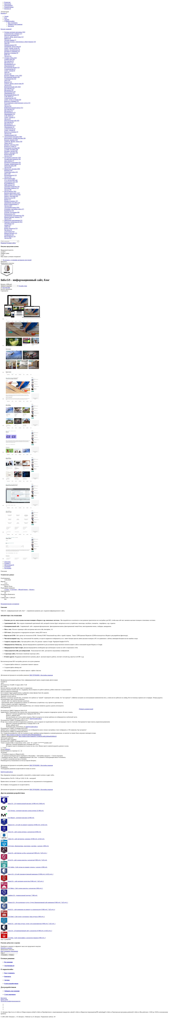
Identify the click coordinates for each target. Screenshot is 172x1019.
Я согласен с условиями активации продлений (17, 260)
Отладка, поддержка (11, 212)
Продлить (4, 261)
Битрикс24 (7, 8)
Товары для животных (12, 50)
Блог (5, 18)
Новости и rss (9, 198)
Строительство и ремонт (13, 33)
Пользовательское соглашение (10, 604)
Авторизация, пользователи (14, 215)
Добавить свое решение (15, 24)
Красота (8, 82)
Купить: (6, 284)
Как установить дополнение (9, 951)
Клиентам (7, 2)
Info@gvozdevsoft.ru (7, 772)
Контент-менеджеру (12, 193)
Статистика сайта (11, 172)
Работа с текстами (11, 196)
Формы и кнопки (11, 201)
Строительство (9, 69)
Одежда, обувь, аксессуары (13, 37)
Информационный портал (13, 107)
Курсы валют (9, 154)
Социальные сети (11, 181)
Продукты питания (11, 35)
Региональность (10, 175)
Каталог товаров (11, 140)
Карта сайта (4, 999)
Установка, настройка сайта (14, 209)
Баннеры (8, 170)
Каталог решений (6, 29)
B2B (7, 54)
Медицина (8, 62)
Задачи (7, 225)
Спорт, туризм (9, 70)
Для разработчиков (11, 207)
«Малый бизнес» (23, 589)
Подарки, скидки (10, 151)
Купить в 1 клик (10, 146)
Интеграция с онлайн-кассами (15, 138)
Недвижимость (9, 64)
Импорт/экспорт (10, 233)
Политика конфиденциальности (10, 1001)
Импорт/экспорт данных (13, 217)
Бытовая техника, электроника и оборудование (20, 41)
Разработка (9, 210)
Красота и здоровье (11, 53)
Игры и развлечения (11, 204)
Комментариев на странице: (9, 751)
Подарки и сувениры (12, 51)
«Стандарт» (13, 589)
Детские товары (10, 40)
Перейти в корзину (6, 948)
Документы (9, 223)
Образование (9, 66)
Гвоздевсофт (6, 287)
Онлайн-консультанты (12, 159)
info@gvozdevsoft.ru (36, 718)
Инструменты (9, 236)
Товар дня (8, 143)
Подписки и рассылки (12, 162)
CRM (7, 227)
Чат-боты (8, 230)
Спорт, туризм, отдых (12, 48)
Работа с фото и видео (12, 194)
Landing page (9, 59)
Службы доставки (11, 149)
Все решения (5, 796)
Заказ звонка (9, 161)
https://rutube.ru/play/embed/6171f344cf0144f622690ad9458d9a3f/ (38, 736)
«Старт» (6, 589)
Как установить (12, 23)
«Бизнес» (32, 589)
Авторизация (5, 11)
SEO (7, 173)
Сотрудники (9, 231)
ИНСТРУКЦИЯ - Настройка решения (41, 675)
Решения (3, 243)
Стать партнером (10, 994)
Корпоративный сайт (12, 87)
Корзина (3, 13)
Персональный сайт (11, 120)
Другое (7, 56)
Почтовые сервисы (11, 188)
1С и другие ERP (10, 180)
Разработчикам (8, 7)
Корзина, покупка (11, 144)
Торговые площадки (11, 186)
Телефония (9, 235)
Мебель (7, 38)
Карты (7, 199)
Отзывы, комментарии (12, 164)
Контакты (11, 26)
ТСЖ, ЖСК (8, 96)
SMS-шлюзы (9, 185)
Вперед (8, 749)
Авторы (6, 19)
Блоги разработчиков (11, 983)
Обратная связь (10, 165)
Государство (9, 61)
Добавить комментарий (86, 709)
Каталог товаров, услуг (13, 75)
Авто (6, 43)
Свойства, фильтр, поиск (13, 141)
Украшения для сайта (12, 202)
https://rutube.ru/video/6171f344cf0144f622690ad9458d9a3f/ (24, 734)
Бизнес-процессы (11, 228)
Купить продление (6, 289)
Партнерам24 (8, 5)
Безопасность (9, 214)
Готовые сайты (11, 243)
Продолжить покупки (7, 263)
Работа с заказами (11, 153)
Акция (6, 16)
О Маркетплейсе (9, 21)
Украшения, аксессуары (12, 46)
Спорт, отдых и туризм (12, 99)
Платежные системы (12, 148)
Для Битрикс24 (9, 965)
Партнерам (7, 4)
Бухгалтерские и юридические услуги (17, 103)
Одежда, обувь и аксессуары (14, 83)
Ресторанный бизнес (12, 67)
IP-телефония (9, 183)
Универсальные (10, 45)
